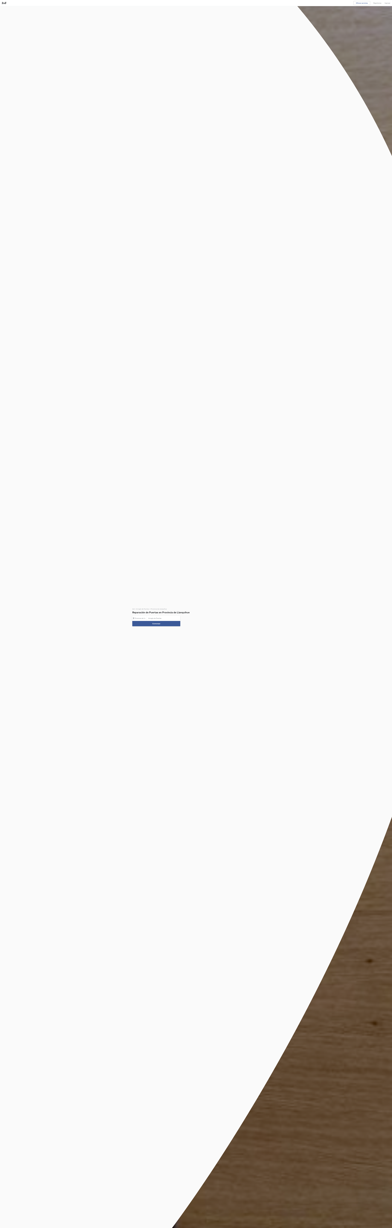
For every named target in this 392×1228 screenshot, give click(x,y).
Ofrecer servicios (362, 3)
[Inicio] (3, 3)
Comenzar (156, 624)
